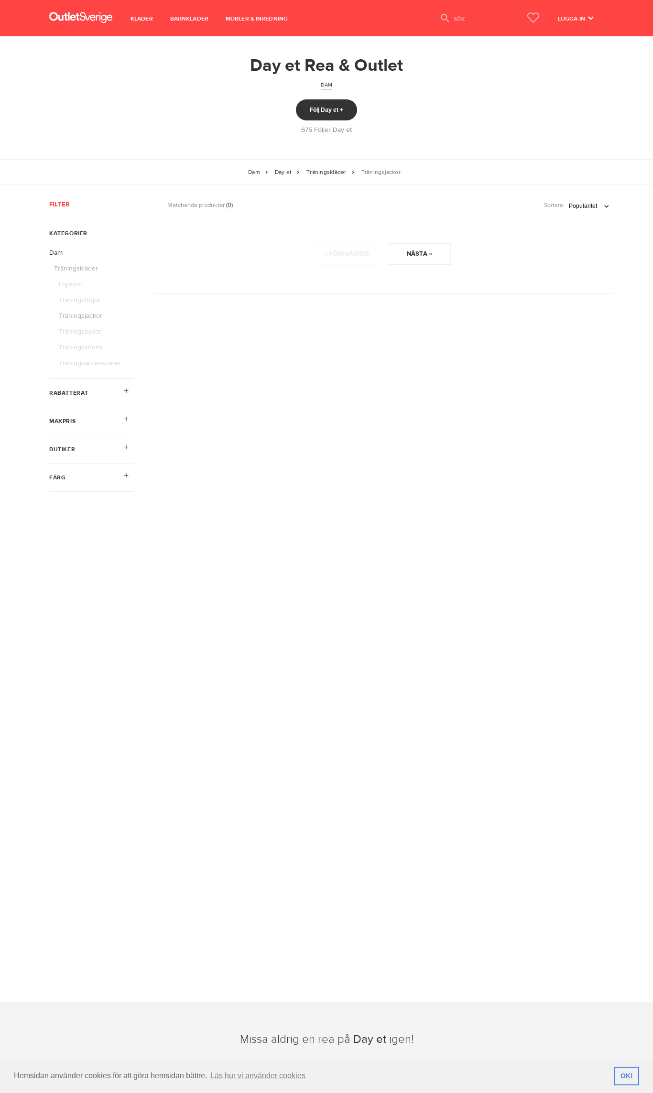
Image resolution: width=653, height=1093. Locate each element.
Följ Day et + (326, 110)
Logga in (572, 18)
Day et (283, 172)
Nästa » (419, 254)
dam (327, 84)
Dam (254, 172)
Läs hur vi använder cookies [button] (257, 1075)
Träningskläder (326, 172)
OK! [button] (626, 1076)
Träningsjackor (381, 172)
